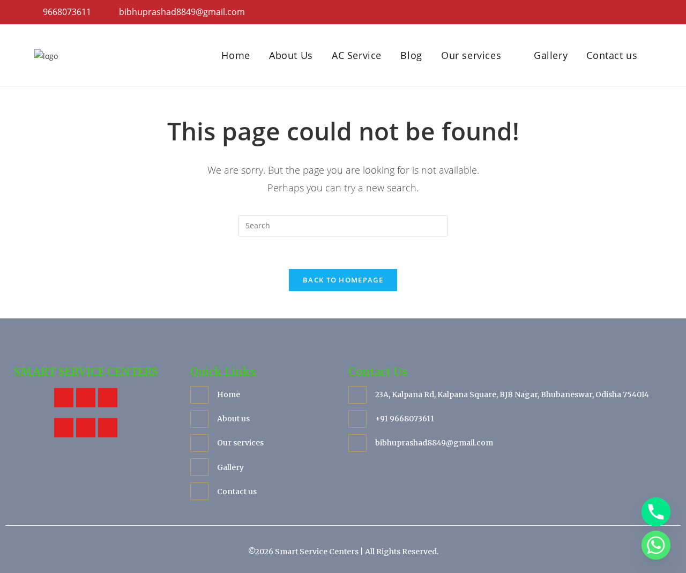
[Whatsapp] (107, 427)
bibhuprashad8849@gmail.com (182, 12)
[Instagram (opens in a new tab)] (631, 12)
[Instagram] (63, 427)
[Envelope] (85, 427)
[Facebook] (63, 397)
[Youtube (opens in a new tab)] (645, 12)
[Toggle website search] (653, 55)
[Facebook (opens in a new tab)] (616, 12)
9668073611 (66, 12)
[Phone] (656, 511)
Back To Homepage (343, 280)
